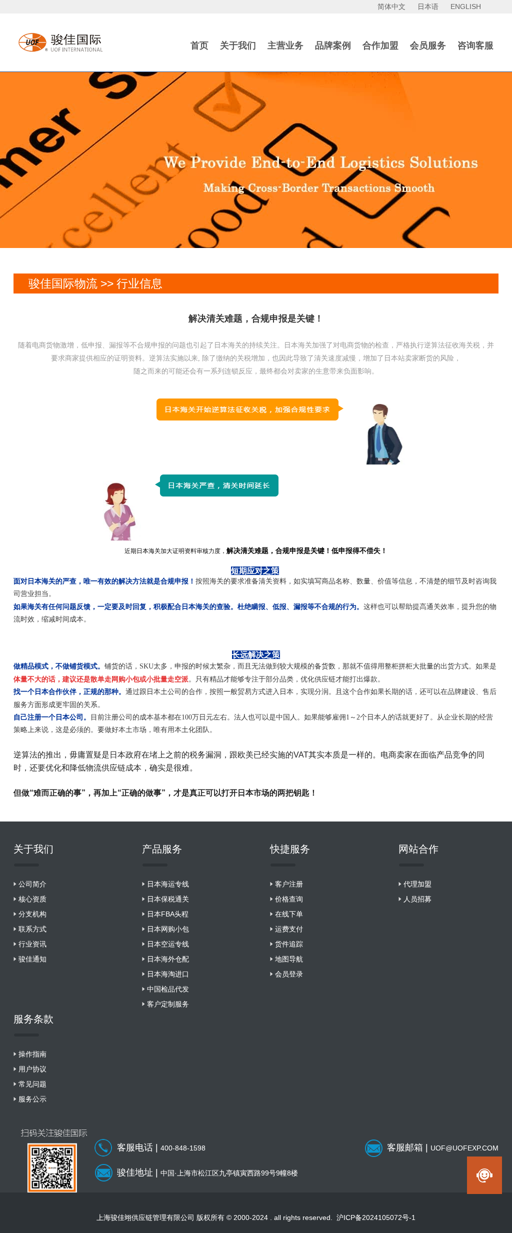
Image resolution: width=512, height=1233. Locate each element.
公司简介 (32, 884)
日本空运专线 (168, 944)
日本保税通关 (168, 899)
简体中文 (392, 6)
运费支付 (289, 929)
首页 (199, 45)
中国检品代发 (168, 989)
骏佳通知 (32, 959)
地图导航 (289, 959)
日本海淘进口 (168, 974)
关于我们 (238, 45)
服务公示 (32, 1099)
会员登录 (289, 974)
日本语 (428, 6)
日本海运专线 (168, 884)
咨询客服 (476, 45)
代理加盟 (418, 884)
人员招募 (418, 899)
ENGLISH (465, 6)
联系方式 (32, 929)
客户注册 (289, 884)
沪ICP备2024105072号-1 (376, 1218)
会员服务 (428, 45)
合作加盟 (380, 45)
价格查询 (289, 899)
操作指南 (32, 1054)
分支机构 (32, 914)
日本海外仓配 (168, 959)
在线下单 (289, 914)
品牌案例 (333, 45)
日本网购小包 (168, 929)
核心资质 (32, 899)
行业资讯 (32, 944)
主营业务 (286, 45)
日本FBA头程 (167, 914)
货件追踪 (289, 944)
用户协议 (32, 1069)
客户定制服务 (168, 1004)
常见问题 (32, 1084)
